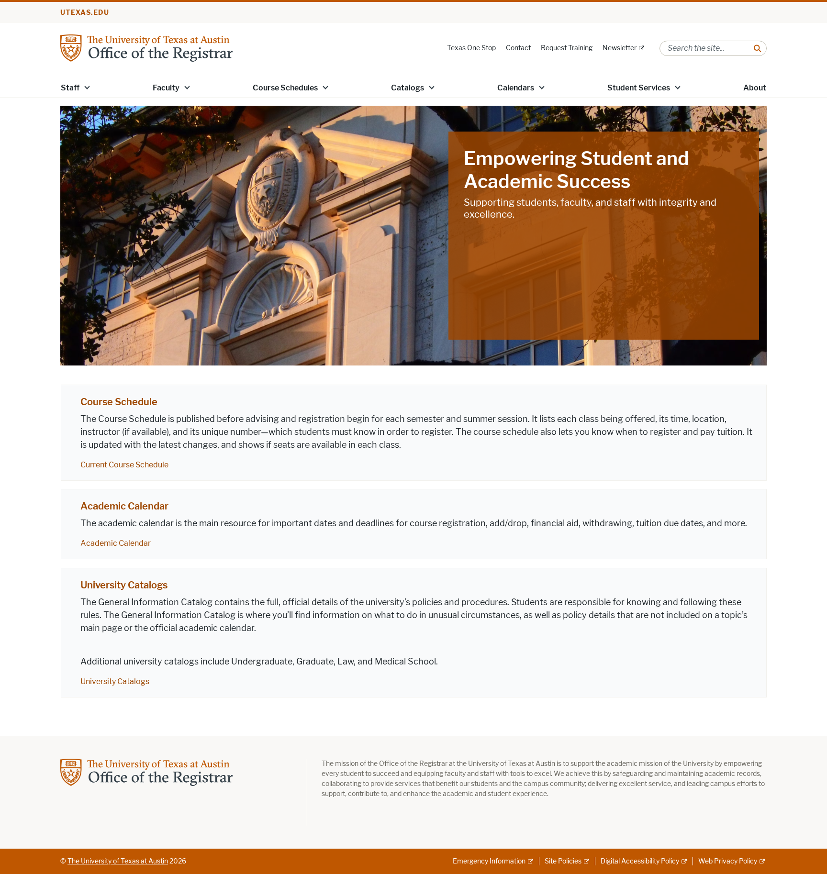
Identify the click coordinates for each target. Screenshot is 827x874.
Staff (70, 87)
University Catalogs (124, 585)
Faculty (166, 87)
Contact (518, 48)
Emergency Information (489, 861)
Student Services (638, 87)
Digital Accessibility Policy (640, 861)
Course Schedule (118, 402)
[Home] (146, 47)
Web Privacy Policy (727, 861)
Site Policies (563, 861)
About (754, 87)
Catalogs (407, 87)
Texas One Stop (471, 48)
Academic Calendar (124, 506)
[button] (87, 87)
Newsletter (620, 48)
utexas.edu (84, 13)
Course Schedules (285, 87)
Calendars (515, 87)
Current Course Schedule (124, 464)
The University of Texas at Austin (117, 861)
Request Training (566, 48)
